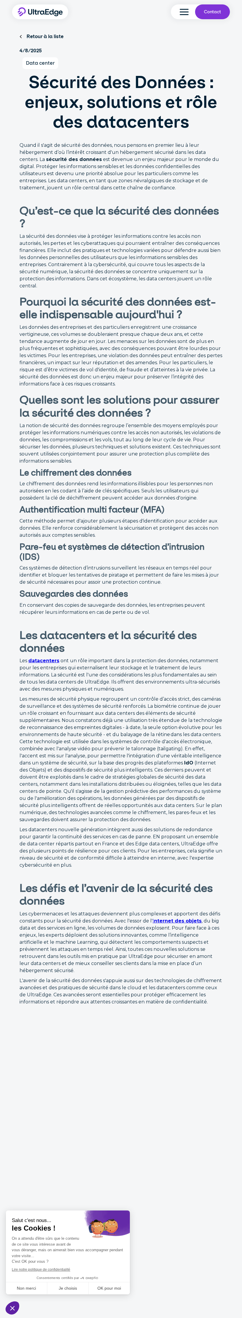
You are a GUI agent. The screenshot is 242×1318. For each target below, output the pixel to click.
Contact (212, 11)
